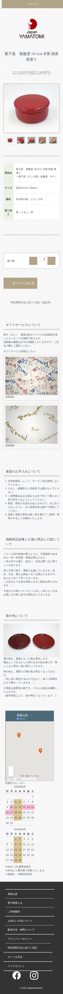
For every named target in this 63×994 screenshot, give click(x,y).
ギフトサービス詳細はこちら (19, 351)
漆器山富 (13, 893)
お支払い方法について (20, 920)
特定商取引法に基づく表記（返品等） (31, 302)
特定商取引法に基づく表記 (22, 947)
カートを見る (15, 956)
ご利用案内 (14, 911)
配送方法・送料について (21, 929)
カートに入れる (23, 283)
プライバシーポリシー (20, 938)
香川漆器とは (15, 902)
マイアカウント (16, 966)
